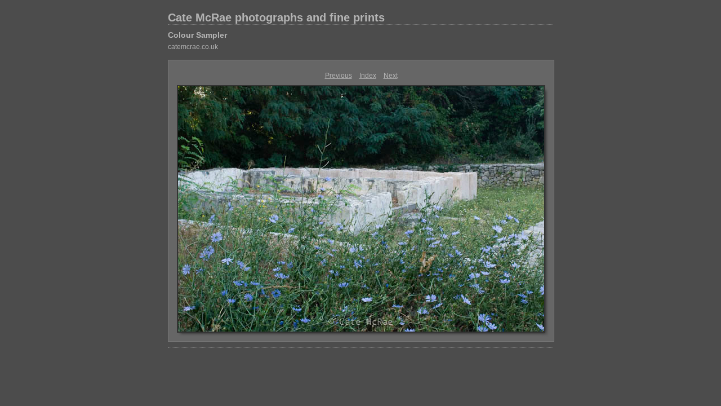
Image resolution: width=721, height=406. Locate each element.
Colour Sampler (197, 34)
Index (367, 76)
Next (391, 76)
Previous (338, 76)
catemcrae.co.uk (193, 47)
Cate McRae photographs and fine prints (276, 17)
